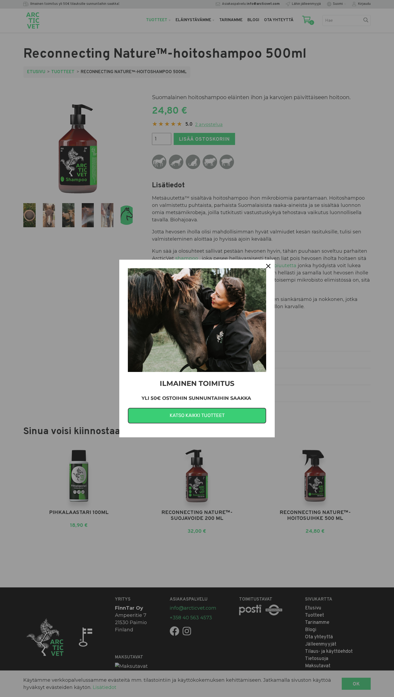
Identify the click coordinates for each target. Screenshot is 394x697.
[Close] (268, 266)
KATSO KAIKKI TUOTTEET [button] (197, 415)
